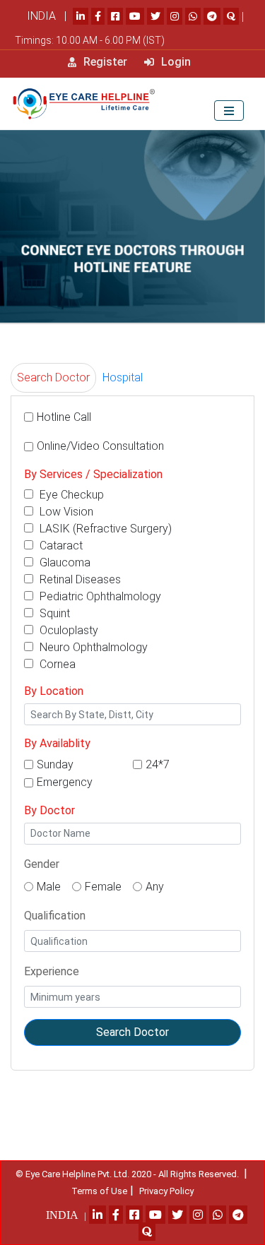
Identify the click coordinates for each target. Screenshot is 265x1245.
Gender (41, 864)
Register (104, 61)
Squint (53, 613)
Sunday (55, 764)
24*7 (158, 764)
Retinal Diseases (79, 579)
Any (155, 886)
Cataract (60, 545)
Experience (51, 971)
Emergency (65, 782)
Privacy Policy (166, 1191)
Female (103, 886)
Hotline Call (64, 417)
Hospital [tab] (122, 377)
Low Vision (65, 511)
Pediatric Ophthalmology (99, 596)
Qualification (55, 915)
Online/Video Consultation (100, 446)
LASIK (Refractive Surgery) (104, 528)
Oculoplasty (67, 630)
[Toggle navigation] (229, 110)
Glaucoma (63, 562)
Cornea (56, 664)
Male (49, 886)
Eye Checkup (70, 494)
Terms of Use (99, 1191)
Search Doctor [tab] (53, 377)
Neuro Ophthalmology (92, 647)
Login (174, 61)
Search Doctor (132, 1032)
